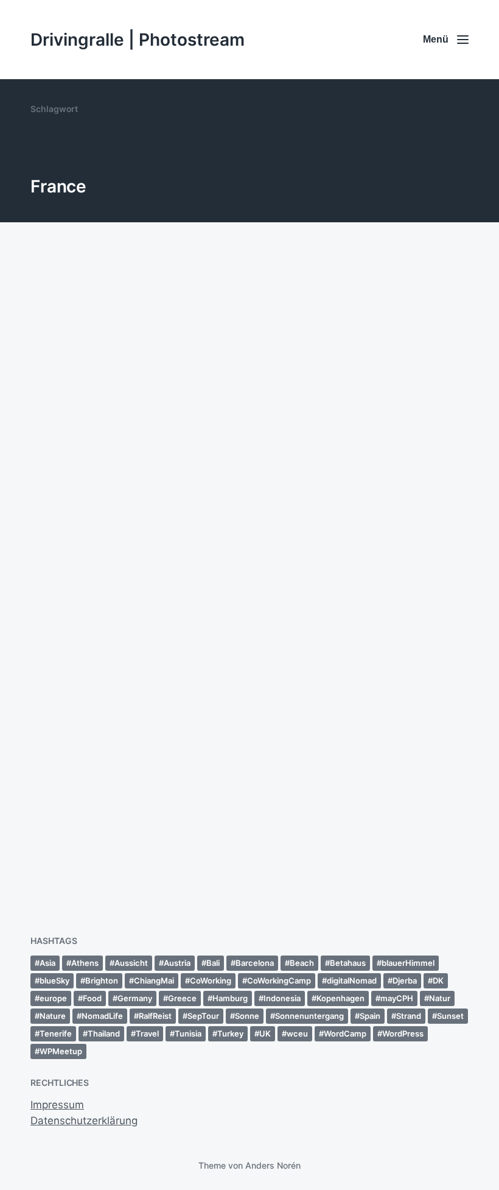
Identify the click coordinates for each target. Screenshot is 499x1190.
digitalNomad (352, 980)
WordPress (403, 1033)
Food (92, 998)
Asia (47, 963)
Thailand (104, 1033)
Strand (408, 1016)
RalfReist (155, 1016)
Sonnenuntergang (309, 1016)
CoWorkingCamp (279, 980)
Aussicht (131, 963)
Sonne (247, 1016)
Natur (439, 998)
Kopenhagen (340, 998)
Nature (53, 1016)
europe (53, 998)
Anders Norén (273, 1165)
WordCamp (345, 1033)
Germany (134, 998)
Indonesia (282, 998)
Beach (302, 963)
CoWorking (210, 980)
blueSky (54, 980)
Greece (182, 998)
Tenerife (56, 1033)
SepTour (203, 1016)
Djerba (405, 980)
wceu (297, 1033)
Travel (147, 1033)
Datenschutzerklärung (84, 1120)
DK (438, 980)
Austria (177, 963)
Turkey (230, 1033)
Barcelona (255, 963)
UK (265, 1033)
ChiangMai (154, 980)
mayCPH (396, 998)
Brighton (101, 980)
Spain (370, 1016)
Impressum (57, 1105)
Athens (85, 963)
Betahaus (348, 963)
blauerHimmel (408, 963)
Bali (213, 963)
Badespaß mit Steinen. (108, 832)
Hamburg (230, 998)
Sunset (450, 1016)
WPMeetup (61, 1051)
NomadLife (102, 1016)
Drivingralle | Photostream (137, 39)
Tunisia (188, 1033)
